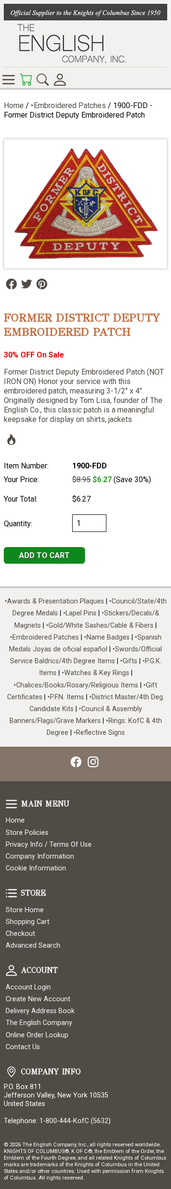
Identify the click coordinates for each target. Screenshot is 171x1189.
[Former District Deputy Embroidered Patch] (85, 203)
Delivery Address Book (40, 1011)
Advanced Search (33, 946)
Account (11, 970)
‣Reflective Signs (99, 733)
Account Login (28, 987)
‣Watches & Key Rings (95, 673)
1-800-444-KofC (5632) (75, 1121)
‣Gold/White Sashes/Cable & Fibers (99, 626)
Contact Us (23, 1047)
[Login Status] (59, 79)
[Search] (42, 79)
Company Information (40, 856)
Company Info (11, 1071)
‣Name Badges (107, 637)
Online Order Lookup (37, 1035)
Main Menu (11, 804)
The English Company (39, 1023)
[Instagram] (93, 761)
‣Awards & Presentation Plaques (54, 601)
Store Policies (27, 833)
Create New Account (38, 999)
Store (11, 893)
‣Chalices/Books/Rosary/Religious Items (76, 685)
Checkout (20, 934)
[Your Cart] (25, 79)
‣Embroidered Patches (69, 105)
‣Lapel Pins (80, 613)
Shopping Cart (27, 922)
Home (14, 105)
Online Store (8, 79)
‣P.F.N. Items (66, 697)
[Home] (85, 43)
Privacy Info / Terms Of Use (49, 845)
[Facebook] (76, 761)
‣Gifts (129, 661)
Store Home (25, 910)
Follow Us (11, 284)
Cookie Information (36, 868)
